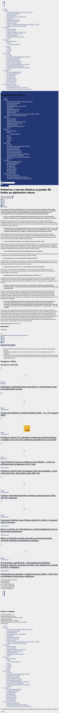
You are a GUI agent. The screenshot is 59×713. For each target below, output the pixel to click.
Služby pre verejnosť (10, 84)
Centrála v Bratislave (13, 73)
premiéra (14, 335)
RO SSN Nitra (11, 76)
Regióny (6, 40)
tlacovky (25, 335)
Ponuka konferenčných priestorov (17, 87)
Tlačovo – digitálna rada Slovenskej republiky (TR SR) (23, 24)
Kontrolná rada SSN (13, 21)
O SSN (6, 10)
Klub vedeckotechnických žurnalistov (18, 67)
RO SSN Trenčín (12, 80)
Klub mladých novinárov (14, 61)
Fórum (9, 38)
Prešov (9, 47)
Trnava (9, 50)
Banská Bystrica (11, 41)
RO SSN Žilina (11, 83)
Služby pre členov (12, 35)
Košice (9, 43)
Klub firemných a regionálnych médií (18, 56)
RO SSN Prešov (11, 78)
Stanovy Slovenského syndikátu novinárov (20, 12)
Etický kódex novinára (13, 13)
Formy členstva (11, 29)
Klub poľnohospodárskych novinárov (18, 64)
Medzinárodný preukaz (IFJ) (15, 37)
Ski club (9, 69)
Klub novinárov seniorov (14, 63)
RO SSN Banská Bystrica (14, 72)
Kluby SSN (10, 18)
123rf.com (55, 709)
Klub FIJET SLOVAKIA (13, 58)
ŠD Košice (20, 335)
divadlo (5, 335)
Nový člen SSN (11, 30)
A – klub (9, 55)
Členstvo (6, 27)
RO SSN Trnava (11, 81)
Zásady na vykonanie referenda (16, 26)
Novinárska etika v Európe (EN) (16, 17)
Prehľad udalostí (15, 44)
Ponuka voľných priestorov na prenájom (19, 89)
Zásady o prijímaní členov (14, 33)
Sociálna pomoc (11, 23)
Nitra (8, 46)
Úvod (5, 9)
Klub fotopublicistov (13, 60)
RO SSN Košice (11, 75)
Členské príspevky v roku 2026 (16, 32)
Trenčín (9, 49)
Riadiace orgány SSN (13, 20)
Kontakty (6, 70)
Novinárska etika (12, 15)
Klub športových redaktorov (15, 66)
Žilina (8, 52)
